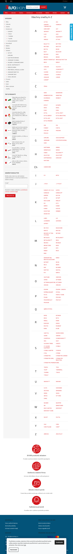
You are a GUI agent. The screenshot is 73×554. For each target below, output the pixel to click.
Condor (46, 75)
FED (57, 125)
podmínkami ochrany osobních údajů (16, 191)
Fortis (58, 128)
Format (46, 128)
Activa (46, 22)
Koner (58, 206)
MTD (57, 248)
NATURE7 (46, 262)
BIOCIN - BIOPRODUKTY (14, 65)
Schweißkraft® (61, 338)
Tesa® (45, 370)
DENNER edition (48, 95)
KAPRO (58, 190)
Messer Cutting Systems (48, 234)
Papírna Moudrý (48, 292)
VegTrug (46, 391)
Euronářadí (9, 43)
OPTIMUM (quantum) (49, 282)
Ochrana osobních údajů (11, 528)
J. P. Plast (59, 184)
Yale (45, 424)
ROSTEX (46, 326)
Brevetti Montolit (49, 60)
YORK (57, 424)
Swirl (57, 363)
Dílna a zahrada (10, 86)
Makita (7, 46)
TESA (57, 367)
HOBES (45, 153)
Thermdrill (59, 370)
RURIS (45, 328)
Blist (45, 52)
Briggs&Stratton (61, 60)
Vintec (46, 396)
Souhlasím (59, 542)
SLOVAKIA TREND (48, 343)
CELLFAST (58, 67)
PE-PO (45, 295)
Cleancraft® (59, 69)
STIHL (45, 353)
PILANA (45, 297)
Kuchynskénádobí (12, 41)
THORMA (10, 36)
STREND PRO (47, 356)
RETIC (57, 318)
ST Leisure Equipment (47, 347)
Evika (57, 110)
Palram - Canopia (61, 289)
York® (57, 427)
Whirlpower (59, 405)
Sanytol (46, 333)
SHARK (45, 336)
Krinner (58, 211)
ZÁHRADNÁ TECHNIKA (13, 60)
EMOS (45, 108)
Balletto (46, 44)
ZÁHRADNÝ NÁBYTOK (13, 72)
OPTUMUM (59, 282)
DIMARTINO (59, 95)
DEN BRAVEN (59, 93)
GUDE (45, 143)
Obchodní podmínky (10, 526)
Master (58, 231)
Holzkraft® (59, 153)
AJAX (45, 34)
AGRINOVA (58, 25)
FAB (45, 125)
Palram (46, 289)
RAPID (45, 315)
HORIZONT (59, 158)
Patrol (58, 292)
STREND (58, 353)
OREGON (58, 285)
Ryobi (57, 328)
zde (25, 545)
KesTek (58, 195)
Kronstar (47, 214)
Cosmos (58, 75)
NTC (45, 273)
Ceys (45, 69)
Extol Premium (48, 121)
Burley (58, 62)
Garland (8, 50)
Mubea (45, 251)
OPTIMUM (58, 280)
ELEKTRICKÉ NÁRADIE (13, 58)
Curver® (46, 80)
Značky (8, 89)
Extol (7, 84)
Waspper (58, 403)
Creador (46, 77)
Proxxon (8, 79)
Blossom (58, 52)
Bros (45, 62)
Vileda (57, 393)
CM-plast (58, 72)
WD (44, 405)
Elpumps (58, 105)
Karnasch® (59, 193)
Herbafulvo (47, 150)
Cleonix (46, 72)
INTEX (57, 175)
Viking (45, 393)
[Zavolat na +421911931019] (7, 1)
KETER (45, 198)
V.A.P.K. (45, 388)
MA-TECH (46, 228)
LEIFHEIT (46, 223)
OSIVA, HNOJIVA (12, 77)
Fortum (46, 130)
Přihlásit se (10, 195)
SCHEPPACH (47, 338)
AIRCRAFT (46, 31)
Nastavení (13, 550)
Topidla (10, 39)
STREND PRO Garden (61, 356)
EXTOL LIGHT (59, 118)
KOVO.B (58, 208)
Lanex (45, 218)
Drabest (58, 98)
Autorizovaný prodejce (44, 523)
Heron (58, 150)
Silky (57, 341)
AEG (57, 22)
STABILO (58, 346)
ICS (44, 175)
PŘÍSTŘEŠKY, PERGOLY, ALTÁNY (16, 70)
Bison (57, 49)
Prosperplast (48, 300)
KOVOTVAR (47, 211)
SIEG (45, 341)
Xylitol (58, 417)
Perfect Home (60, 295)
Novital (58, 270)
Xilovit (46, 417)
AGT (57, 29)
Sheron (58, 336)
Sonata (58, 343)
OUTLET (10, 53)
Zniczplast (59, 434)
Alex (57, 34)
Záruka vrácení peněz (44, 526)
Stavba (8, 27)
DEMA (45, 93)
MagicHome (59, 228)
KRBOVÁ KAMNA (12, 67)
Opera (45, 280)
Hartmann (47, 147)
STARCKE (58, 350)
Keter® (58, 198)
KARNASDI (46, 193)
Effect (46, 105)
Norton (46, 270)
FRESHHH (58, 130)
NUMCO (58, 273)
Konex (45, 208)
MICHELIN (58, 243)
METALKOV (46, 238)
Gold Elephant (60, 138)
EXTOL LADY (47, 118)
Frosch (46, 133)
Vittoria (58, 396)
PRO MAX (58, 297)
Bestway (46, 46)
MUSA (57, 251)
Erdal (57, 108)
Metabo (8, 48)
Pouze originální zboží (44, 528)
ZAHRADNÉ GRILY (12, 74)
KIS (44, 203)
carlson (46, 67)
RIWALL (46, 321)
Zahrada (8, 24)
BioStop (58, 46)
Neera (57, 265)
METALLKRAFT (59, 238)
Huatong (46, 160)
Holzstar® (59, 155)
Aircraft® (59, 31)
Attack (10, 34)
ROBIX (57, 321)
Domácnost (9, 29)
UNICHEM (58, 381)
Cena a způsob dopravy (11, 523)
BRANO (58, 57)
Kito (57, 203)
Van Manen (59, 388)
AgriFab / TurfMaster (47, 25)
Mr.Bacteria (47, 245)
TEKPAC (46, 367)
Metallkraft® (48, 240)
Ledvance (58, 221)
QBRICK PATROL (48, 309)
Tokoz (58, 372)
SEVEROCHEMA (60, 333)
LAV (57, 218)
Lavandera (47, 221)
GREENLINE (46, 140)
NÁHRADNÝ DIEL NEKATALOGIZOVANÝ (49, 258)
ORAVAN (46, 285)
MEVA (57, 240)
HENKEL (58, 147)
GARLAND (10, 55)
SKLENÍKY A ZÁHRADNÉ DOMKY (16, 62)
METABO (58, 233)
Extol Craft (59, 113)
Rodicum (46, 323)
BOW (57, 54)
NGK (45, 267)
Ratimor (58, 315)
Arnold (46, 39)
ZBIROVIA (46, 434)
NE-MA (57, 262)
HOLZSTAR (46, 155)
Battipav (58, 44)
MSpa (57, 245)
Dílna (7, 22)
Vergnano (59, 391)
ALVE (45, 37)
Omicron (58, 277)
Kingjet (58, 201)
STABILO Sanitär (48, 350)
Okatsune (46, 277)
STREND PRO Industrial (59, 359)
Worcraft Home (48, 411)
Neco (45, 265)
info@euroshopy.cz (13, 536)
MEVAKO (46, 243)
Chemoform (47, 167)
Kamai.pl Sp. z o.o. (49, 190)
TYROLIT (46, 375)
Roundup (58, 326)
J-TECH (46, 184)
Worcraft (59, 408)
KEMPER (46, 195)
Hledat (43, 7)
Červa (45, 86)
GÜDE (7, 82)
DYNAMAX (46, 101)
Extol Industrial (61, 116)
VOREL (45, 398)
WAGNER (46, 403)
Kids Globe (47, 201)
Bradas (46, 57)
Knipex (45, 206)
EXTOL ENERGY (48, 116)
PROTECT (58, 300)
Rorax (58, 323)
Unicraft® (47, 381)
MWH (45, 253)
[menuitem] (6, 12)
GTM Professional (61, 140)
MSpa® (45, 248)
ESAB (45, 110)
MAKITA (46, 231)
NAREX (57, 258)
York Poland (47, 427)
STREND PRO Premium (50, 363)
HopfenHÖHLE (48, 158)
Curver (58, 77)
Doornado (47, 98)
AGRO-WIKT (47, 29)
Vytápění (10, 31)
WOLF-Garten (48, 408)
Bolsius (46, 54)
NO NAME (58, 267)
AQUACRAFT (59, 37)
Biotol (46, 49)
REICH (45, 318)
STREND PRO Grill (49, 358)
